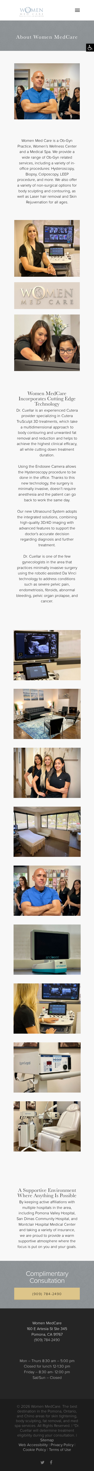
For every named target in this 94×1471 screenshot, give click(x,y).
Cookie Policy (34, 1449)
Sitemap (47, 1440)
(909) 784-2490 (47, 1293)
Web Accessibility (33, 1445)
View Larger (48, 652)
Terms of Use (60, 1449)
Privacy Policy (62, 1445)
